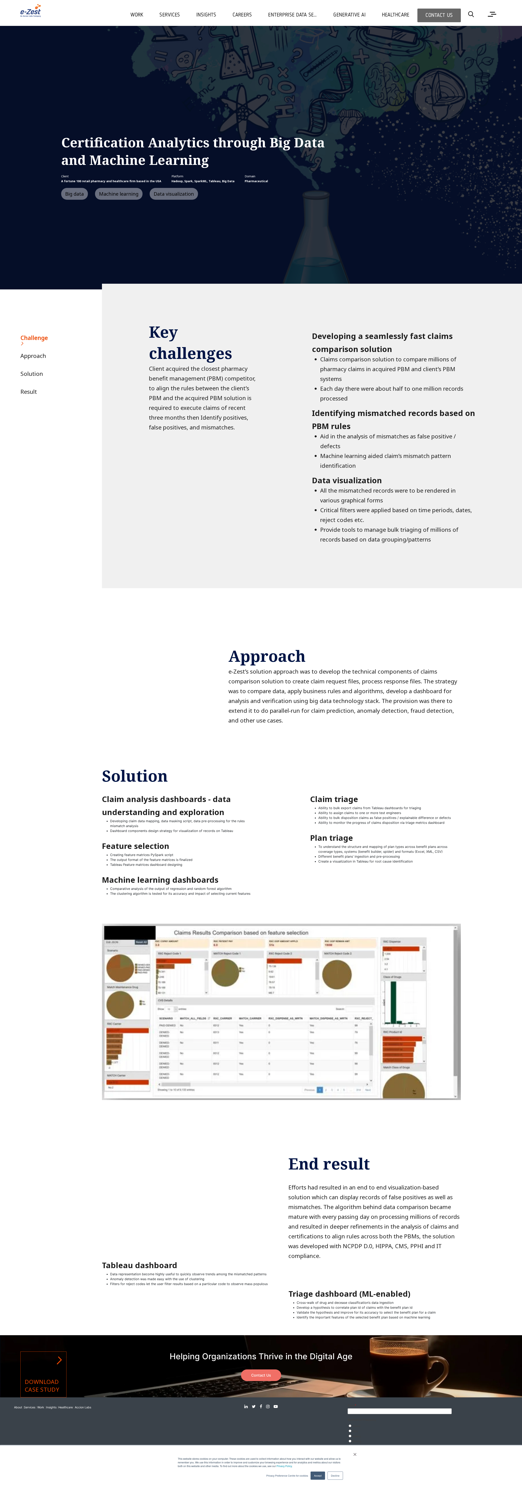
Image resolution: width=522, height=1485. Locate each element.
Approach (30, 356)
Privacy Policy (284, 1466)
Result (28, 391)
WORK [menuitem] (136, 15)
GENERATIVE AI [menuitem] (349, 15)
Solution (30, 373)
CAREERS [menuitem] (242, 15)
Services (29, 1407)
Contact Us (261, 1375)
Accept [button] (318, 1475)
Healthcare (65, 1407)
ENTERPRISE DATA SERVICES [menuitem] (296, 15)
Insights (51, 1407)
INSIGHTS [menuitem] (206, 15)
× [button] (355, 1453)
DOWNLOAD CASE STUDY (42, 1385)
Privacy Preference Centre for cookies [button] (287, 1475)
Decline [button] (335, 1475)
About (18, 1407)
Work (40, 1407)
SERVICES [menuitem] (169, 15)
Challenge (30, 338)
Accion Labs (83, 1407)
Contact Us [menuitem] (439, 15)
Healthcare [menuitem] (395, 15)
